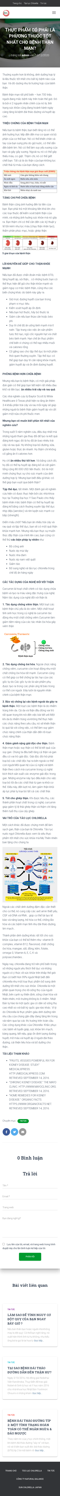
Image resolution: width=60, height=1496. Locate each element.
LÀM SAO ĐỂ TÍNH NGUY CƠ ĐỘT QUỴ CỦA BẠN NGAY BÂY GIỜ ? (29, 1319)
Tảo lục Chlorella (31, 3)
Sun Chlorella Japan (30, 1487)
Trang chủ (17, 3)
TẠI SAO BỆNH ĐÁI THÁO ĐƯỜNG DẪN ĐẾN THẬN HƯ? (30, 1370)
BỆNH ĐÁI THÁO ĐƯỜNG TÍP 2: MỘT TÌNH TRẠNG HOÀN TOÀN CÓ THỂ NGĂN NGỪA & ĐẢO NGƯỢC (30, 1427)
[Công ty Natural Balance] (7, 12)
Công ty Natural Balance (30, 1479)
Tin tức (43, 3)
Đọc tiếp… (39, 1340)
